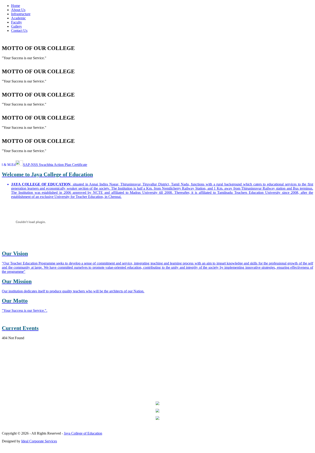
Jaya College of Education (83, 433)
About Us (18, 10)
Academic (18, 18)
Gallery (16, 26)
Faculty (16, 22)
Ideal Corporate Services (39, 441)
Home (15, 6)
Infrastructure (20, 14)
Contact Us (19, 30)
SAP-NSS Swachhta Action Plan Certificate (50, 165)
